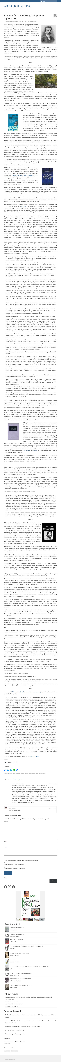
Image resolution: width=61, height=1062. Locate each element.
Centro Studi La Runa (17, 5)
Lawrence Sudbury (15, 936)
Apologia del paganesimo (18, 1034)
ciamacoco (22, 773)
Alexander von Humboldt (8, 773)
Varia (33, 21)
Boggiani (13, 773)
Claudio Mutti (14, 929)
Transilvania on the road (11, 1001)
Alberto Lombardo (15, 962)
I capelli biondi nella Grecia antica (19, 953)
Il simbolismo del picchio (17, 960)
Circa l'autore (8, 780)
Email (5, 847)
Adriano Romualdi (15, 955)
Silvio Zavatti (43, 773)
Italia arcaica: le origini (17, 1030)
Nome (5, 841)
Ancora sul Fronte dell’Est (17, 927)
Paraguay (37, 773)
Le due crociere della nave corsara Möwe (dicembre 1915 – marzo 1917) (29, 966)
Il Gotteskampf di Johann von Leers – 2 (21, 985)
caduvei (17, 773)
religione (23, 206)
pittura (40, 773)
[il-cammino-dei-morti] (30, 919)
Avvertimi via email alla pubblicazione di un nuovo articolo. (14, 868)
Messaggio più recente (21, 780)
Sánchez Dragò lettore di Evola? (13, 1004)
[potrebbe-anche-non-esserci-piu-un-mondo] (41, 919)
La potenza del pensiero (11, 1006)
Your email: (7, 1043)
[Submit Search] (41, 1)
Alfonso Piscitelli (15, 975)
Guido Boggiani (30, 773)
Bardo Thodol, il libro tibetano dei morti (21, 973)
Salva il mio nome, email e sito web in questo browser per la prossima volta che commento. (21, 860)
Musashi (13, 948)
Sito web (5, 854)
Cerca (5, 877)
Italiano (30, 21)
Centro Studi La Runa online (24, 21)
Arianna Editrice (34, 756)
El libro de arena (9, 999)
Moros (34, 773)
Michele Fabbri (14, 941)
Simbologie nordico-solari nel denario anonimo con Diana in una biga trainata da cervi (28, 997)
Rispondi (54, 808)
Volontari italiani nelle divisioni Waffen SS (30, 1026)
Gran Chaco (26, 773)
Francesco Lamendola (9, 21)
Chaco (19, 773)
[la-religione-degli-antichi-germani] (24, 919)
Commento (6, 821)
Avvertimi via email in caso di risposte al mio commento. (14, 864)
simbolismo (27, 450)
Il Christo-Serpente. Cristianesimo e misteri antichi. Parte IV (26, 946)
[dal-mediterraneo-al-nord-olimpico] (35, 919)
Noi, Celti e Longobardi (16, 939)
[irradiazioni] (19, 919)
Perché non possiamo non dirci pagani (20, 978)
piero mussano (12, 808)
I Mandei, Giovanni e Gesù (17, 934)
